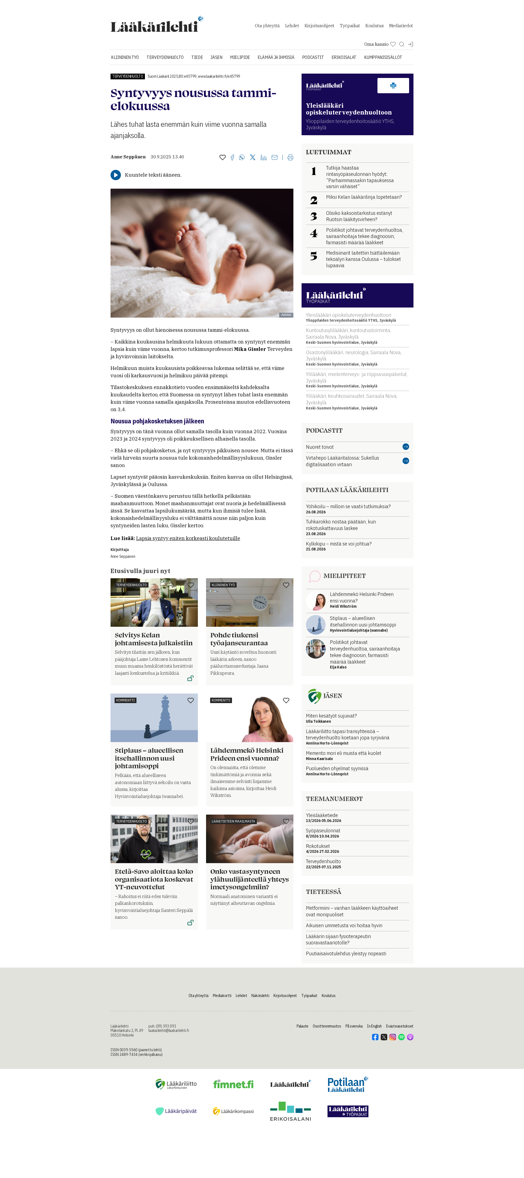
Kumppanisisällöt (383, 57)
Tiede (197, 57)
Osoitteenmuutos (327, 1026)
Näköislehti (260, 995)
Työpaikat (350, 25)
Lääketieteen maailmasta (233, 821)
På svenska (354, 1026)
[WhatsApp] (242, 158)
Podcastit (313, 57)
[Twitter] (253, 157)
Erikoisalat (344, 57)
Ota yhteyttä (267, 25)
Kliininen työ (125, 57)
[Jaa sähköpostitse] (275, 158)
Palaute (302, 1026)
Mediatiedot (401, 25)
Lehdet (292, 25)
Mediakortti (222, 995)
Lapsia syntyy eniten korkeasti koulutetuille (188, 538)
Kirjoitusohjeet (319, 25)
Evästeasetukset (399, 1026)
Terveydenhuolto (165, 57)
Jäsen (216, 57)
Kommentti (125, 700)
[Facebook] (232, 158)
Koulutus (374, 25)
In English (374, 1026)
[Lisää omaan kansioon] (222, 158)
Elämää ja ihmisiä (276, 57)
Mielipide (240, 57)
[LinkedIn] (264, 158)
